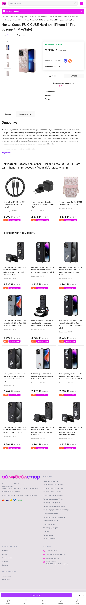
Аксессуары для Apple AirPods (53, 495)
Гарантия (5, 561)
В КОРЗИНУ (36, 595)
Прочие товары (48, 535)
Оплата (4, 554)
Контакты (5, 565)
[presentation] (19, 60)
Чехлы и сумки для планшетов (53, 484)
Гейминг (46, 531)
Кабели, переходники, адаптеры (54, 506)
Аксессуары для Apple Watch (52, 499)
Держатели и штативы (50, 520)
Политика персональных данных (12, 495)
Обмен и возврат (7, 558)
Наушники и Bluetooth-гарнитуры (54, 517)
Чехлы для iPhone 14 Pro (14, 20)
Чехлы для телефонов (19, 16)
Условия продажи (31, 495)
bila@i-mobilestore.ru (52, 558)
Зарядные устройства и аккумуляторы (56, 510)
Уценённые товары (49, 538)
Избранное (21, 35)
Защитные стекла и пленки (52, 492)
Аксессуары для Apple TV (51, 502)
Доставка (5, 551)
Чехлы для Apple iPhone (38, 16)
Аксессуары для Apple (50, 528)
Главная (5, 16)
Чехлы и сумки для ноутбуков (53, 488)
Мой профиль (6, 576)
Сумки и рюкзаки (49, 524)
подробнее (6, 153)
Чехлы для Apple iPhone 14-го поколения (64, 16)
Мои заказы (6, 579)
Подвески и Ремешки (50, 513)
